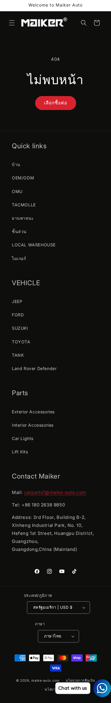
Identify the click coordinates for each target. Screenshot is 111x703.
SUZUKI (20, 328)
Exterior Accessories (33, 411)
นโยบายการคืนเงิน (80, 680)
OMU (17, 191)
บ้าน (16, 164)
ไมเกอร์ (19, 258)
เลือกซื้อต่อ (55, 103)
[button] (11, 22)
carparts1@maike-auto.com (55, 492)
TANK (18, 355)
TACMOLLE (24, 204)
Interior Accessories (33, 425)
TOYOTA (21, 341)
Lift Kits (20, 451)
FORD (18, 314)
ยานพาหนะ (23, 218)
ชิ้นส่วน (19, 231)
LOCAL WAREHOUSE (34, 244)
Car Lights (22, 438)
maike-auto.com (45, 680)
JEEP (17, 301)
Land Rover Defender (34, 368)
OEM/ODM (23, 177)
